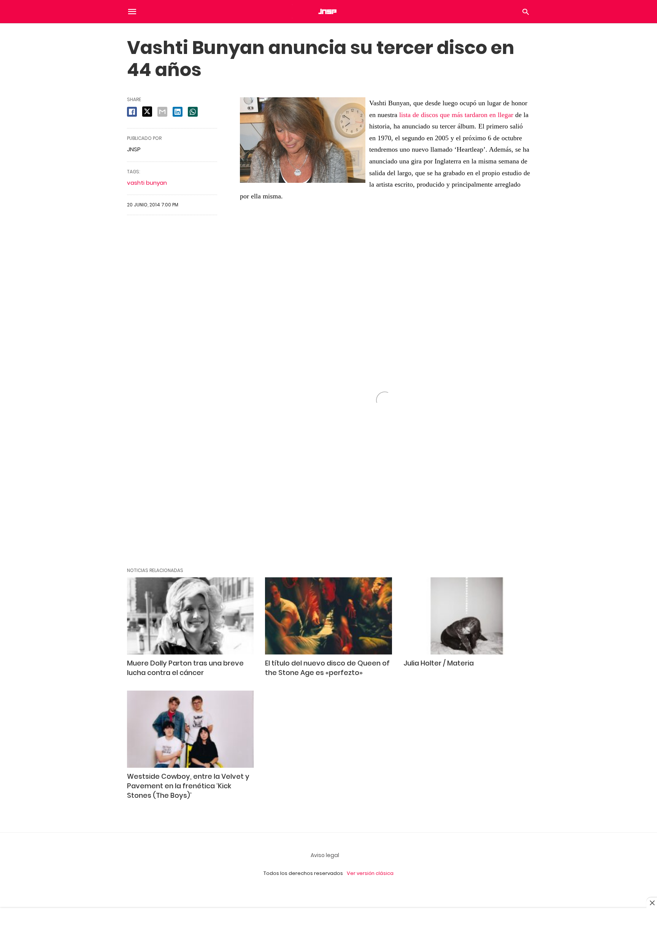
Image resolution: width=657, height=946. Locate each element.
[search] (525, 11)
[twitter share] (147, 111)
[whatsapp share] (193, 112)
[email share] (162, 112)
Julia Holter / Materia (438, 663)
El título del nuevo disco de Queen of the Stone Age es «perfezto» (327, 667)
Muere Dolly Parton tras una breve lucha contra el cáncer (185, 667)
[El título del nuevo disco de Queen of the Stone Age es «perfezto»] (328, 615)
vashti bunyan (147, 183)
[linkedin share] (177, 112)
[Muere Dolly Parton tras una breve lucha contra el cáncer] (190, 615)
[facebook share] (132, 112)
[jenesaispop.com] (328, 11)
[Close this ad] (651, 902)
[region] (328, 928)
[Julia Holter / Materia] (466, 615)
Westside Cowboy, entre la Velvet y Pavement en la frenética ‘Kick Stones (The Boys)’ (188, 786)
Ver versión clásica (370, 873)
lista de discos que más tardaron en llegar (456, 115)
